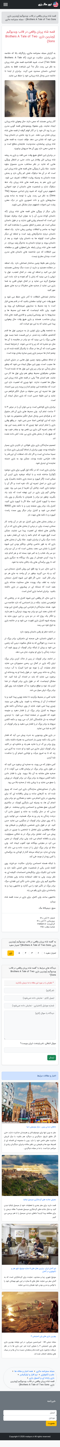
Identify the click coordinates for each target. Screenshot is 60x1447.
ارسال (51, 1057)
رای (10, 953)
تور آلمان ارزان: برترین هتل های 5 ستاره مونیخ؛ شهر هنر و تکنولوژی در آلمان (33, 1270)
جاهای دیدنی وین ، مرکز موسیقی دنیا (41, 1126)
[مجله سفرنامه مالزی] (48, 4)
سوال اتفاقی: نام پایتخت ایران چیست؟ (38, 1043)
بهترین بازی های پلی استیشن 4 (43, 1336)
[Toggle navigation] (5, 4)
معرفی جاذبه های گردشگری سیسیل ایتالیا (39, 1199)
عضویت (51, 1423)
